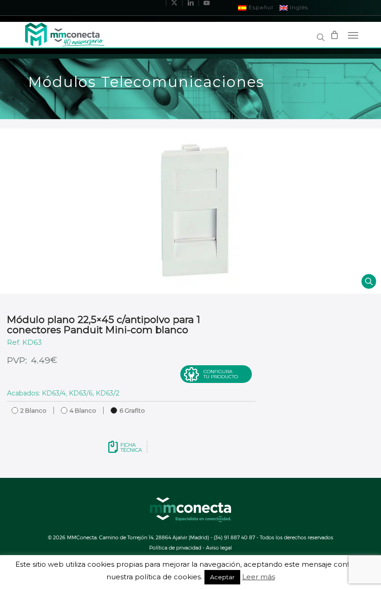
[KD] (190, 211)
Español (260, 7)
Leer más (258, 577)
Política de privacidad (175, 547)
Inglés (298, 7)
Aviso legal (219, 547)
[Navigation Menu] (353, 35)
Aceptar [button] (222, 577)
